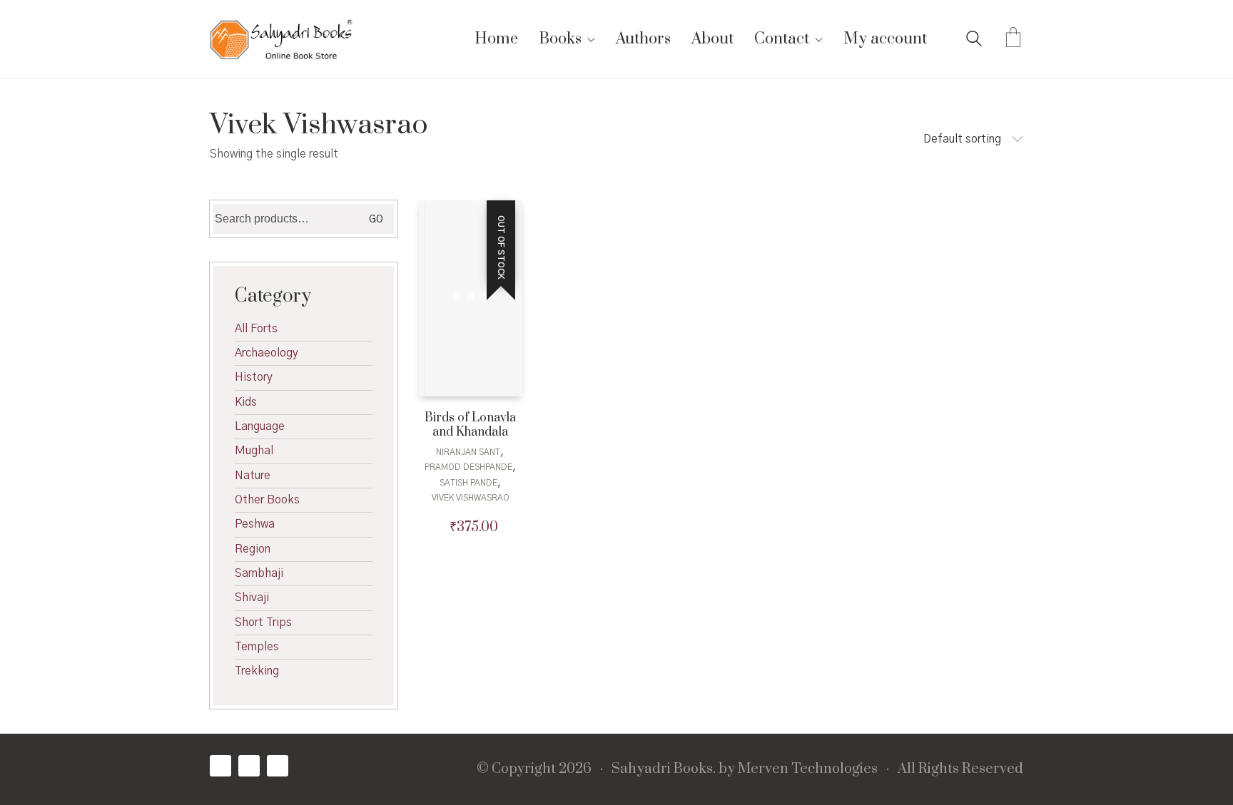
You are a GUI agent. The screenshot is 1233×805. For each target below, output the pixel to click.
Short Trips (263, 622)
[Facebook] (220, 765)
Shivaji (252, 597)
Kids (246, 402)
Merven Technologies (808, 769)
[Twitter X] (249, 765)
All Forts (256, 328)
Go (376, 220)
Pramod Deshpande (468, 467)
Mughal (254, 450)
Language (260, 426)
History (254, 377)
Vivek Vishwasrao (470, 497)
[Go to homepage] (281, 39)
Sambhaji (259, 573)
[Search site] (974, 41)
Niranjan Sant (468, 452)
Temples (257, 646)
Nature (252, 475)
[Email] (277, 765)
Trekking (257, 671)
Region (252, 549)
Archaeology (266, 353)
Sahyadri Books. (664, 769)
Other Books (267, 500)
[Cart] (1013, 39)
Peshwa (255, 524)
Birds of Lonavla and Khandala (470, 426)
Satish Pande (468, 482)
